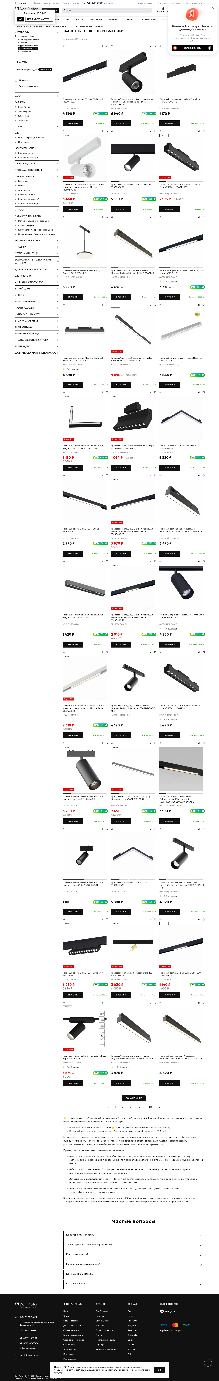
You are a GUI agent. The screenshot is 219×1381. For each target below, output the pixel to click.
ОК (159, 1370)
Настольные (96, 19)
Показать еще (134, 1098)
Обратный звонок (27, 1348)
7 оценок (172, 281)
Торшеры (128, 19)
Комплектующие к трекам (29, 40)
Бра (67, 19)
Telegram (169, 1311)
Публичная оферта (171, 1330)
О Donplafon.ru (72, 1304)
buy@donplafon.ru (29, 1355)
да (20, 19)
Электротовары (148, 19)
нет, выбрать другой (39, 19)
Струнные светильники (28, 46)
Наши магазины (145, 3)
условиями (99, 1367)
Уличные (113, 19)
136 (151, 1106)
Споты (79, 19)
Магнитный (44, 69)
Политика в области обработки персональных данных (38, 1378)
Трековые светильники (28, 48)
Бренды (132, 1304)
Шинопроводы (24, 52)
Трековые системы (24, 36)
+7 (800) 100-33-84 (29, 1343)
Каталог (100, 1304)
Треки (56, 19)
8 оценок (75, 1067)
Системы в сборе (25, 43)
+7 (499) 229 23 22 (95, 3)
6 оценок (76, 369)
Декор (166, 19)
